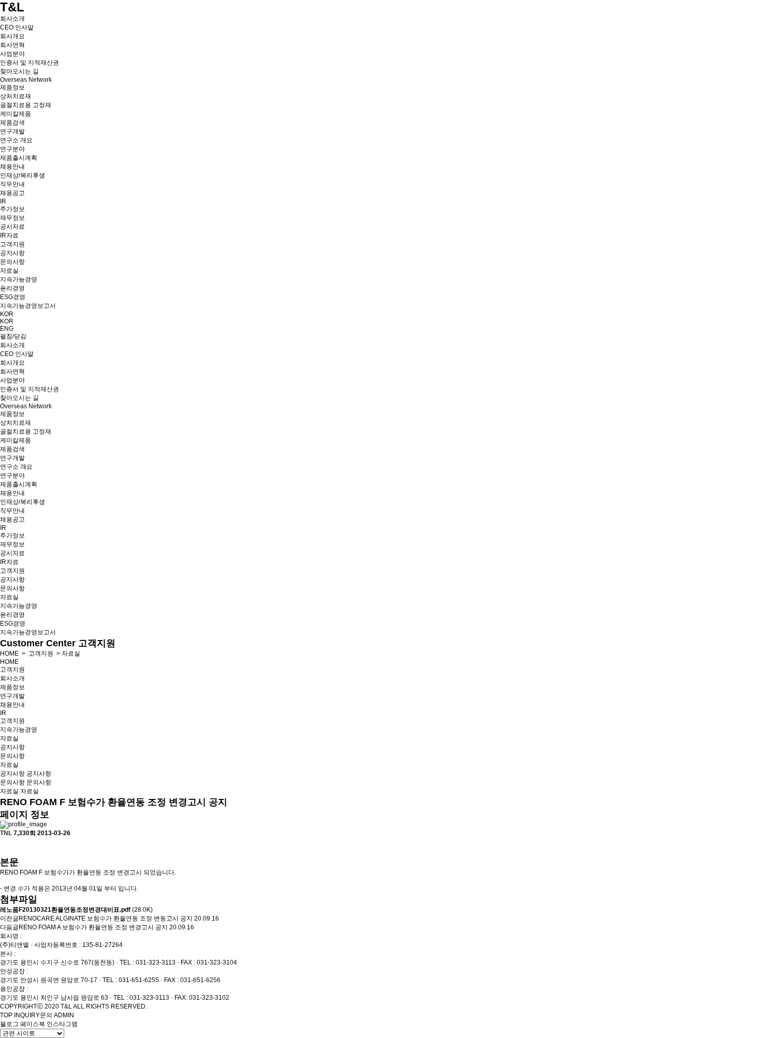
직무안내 (12, 184)
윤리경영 (12, 288)
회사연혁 (12, 45)
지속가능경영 (18, 279)
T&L (12, 7)
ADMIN (64, 1015)
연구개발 (12, 131)
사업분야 (12, 53)
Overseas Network (26, 79)
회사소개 (12, 18)
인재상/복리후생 (22, 175)
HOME (9, 653)
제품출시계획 (18, 157)
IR (3, 201)
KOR (6, 314)
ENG (6, 328)
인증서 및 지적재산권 (29, 62)
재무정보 (12, 217)
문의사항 (12, 261)
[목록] (5, 847)
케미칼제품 (15, 113)
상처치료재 (15, 96)
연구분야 (12, 149)
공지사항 (12, 253)
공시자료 (12, 226)
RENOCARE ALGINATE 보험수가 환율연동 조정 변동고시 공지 (106, 918)
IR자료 (9, 235)
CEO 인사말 (17, 27)
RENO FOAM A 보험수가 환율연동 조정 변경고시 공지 (93, 927)
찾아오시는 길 (19, 71)
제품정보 (12, 87)
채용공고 (12, 193)
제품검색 (12, 122)
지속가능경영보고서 (28, 305)
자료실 (9, 270)
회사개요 (12, 36)
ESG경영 (12, 297)
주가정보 (12, 209)
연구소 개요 (16, 140)
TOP (6, 1015)
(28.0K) (76, 909)
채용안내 (12, 166)
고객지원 (12, 244)
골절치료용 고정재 (25, 105)
